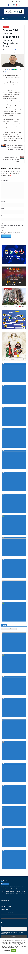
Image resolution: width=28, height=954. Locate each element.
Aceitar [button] (13, 950)
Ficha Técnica (4, 909)
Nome (3, 201)
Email (2, 209)
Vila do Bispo (19, 52)
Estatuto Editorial (6, 906)
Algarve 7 (17, 49)
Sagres (14, 52)
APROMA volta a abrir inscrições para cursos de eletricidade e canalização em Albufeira (15, 149)
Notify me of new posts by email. (11, 233)
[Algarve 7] (3, 18)
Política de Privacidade (7, 913)
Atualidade (5, 26)
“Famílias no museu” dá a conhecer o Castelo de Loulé (11, 159)
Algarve (5, 52)
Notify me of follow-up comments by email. (12, 227)
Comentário (5, 180)
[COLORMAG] (5, 884)
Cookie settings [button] (6, 950)
